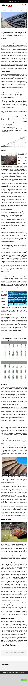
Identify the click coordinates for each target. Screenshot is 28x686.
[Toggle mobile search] (22, 5)
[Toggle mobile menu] (25, 5)
